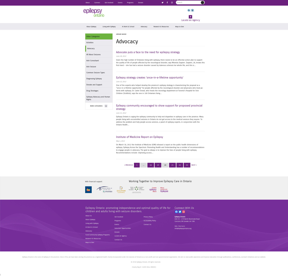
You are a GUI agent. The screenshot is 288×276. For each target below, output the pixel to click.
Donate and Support (94, 85)
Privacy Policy (148, 217)
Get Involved (109, 2)
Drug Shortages (92, 91)
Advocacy (144, 26)
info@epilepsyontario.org (183, 228)
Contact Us (118, 240)
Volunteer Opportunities (123, 228)
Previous (129, 165)
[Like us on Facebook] (167, 2)
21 (172, 165)
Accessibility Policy (150, 221)
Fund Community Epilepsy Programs (98, 235)
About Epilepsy (91, 26)
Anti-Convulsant (92, 61)
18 (151, 165)
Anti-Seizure (91, 67)
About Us (89, 216)
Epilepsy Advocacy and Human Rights (98, 98)
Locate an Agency (190, 20)
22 (180, 165)
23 (187, 165)
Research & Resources (161, 26)
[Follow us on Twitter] (162, 2)
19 (158, 165)
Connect (97, 2)
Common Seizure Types (95, 73)
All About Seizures (93, 54)
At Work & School (128, 26)
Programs (130, 2)
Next (193, 165)
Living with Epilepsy (109, 26)
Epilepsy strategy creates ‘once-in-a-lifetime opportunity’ (149, 77)
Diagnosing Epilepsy (94, 79)
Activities (89, 42)
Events (120, 2)
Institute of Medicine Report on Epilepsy (139, 137)
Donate (140, 2)
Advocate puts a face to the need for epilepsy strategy (148, 52)
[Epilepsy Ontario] (94, 13)
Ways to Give (179, 26)
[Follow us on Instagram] (172, 2)
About (88, 2)
